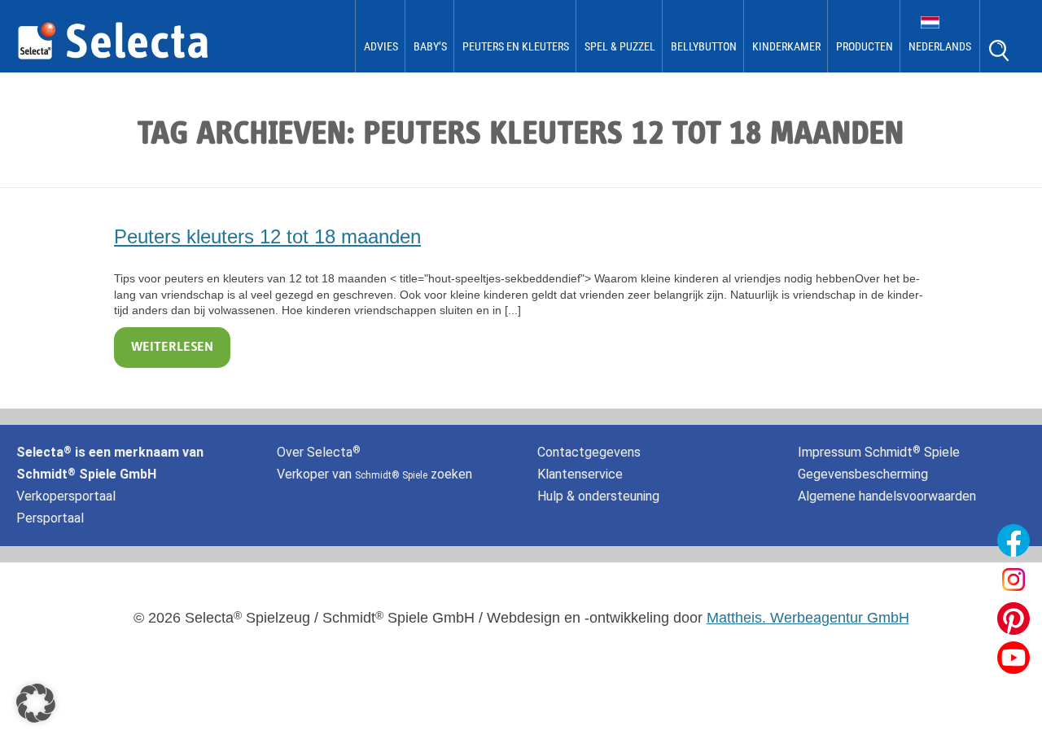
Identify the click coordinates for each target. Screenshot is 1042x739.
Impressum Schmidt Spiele (880, 452)
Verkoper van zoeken (374, 474)
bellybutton (704, 46)
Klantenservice (580, 474)
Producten (864, 46)
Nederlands (939, 46)
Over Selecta (319, 452)
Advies (381, 46)
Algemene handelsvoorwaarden (887, 496)
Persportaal (50, 518)
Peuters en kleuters (515, 46)
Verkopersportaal (66, 496)
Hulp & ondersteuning (598, 496)
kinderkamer (786, 46)
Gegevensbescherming (863, 474)
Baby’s (430, 46)
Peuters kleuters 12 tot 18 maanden (267, 236)
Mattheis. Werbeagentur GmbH (808, 618)
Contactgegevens (589, 452)
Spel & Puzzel (619, 46)
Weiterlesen (172, 347)
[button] (36, 703)
